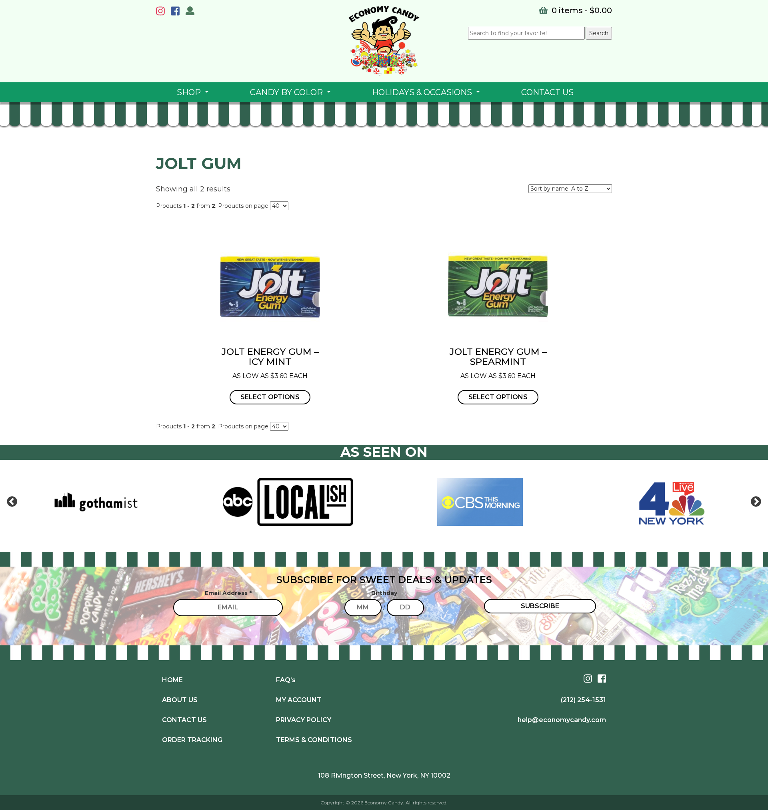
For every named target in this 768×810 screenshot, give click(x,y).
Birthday (384, 593)
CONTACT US (547, 92)
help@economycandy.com (562, 720)
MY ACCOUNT (299, 700)
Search (598, 33)
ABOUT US (180, 700)
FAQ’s (286, 680)
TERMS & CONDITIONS (314, 740)
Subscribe (540, 606)
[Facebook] (177, 12)
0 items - (581, 10)
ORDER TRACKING (192, 740)
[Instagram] (162, 12)
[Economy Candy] (384, 41)
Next (756, 502)
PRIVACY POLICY (303, 720)
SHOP (194, 95)
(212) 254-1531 (583, 700)
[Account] (190, 12)
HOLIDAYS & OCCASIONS (427, 95)
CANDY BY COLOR (292, 95)
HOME (172, 680)
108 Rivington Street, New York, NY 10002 (384, 775)
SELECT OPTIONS (270, 397)
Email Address (228, 593)
